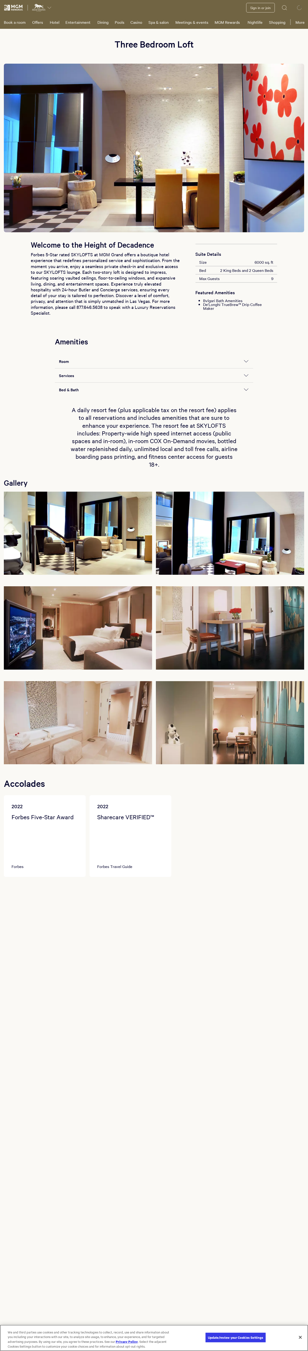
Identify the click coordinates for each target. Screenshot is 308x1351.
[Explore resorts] (49, 7)
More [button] (300, 22)
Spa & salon (158, 22)
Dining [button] (103, 22)
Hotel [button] (54, 22)
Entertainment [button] (77, 22)
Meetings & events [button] (191, 22)
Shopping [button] (277, 22)
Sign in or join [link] (260, 7)
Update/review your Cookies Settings (235, 1337)
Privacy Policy (127, 1341)
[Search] (285, 8)
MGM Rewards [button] (227, 22)
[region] (154, 1338)
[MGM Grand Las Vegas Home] (39, 7)
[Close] (300, 1337)
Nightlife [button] (255, 22)
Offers (37, 22)
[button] (78, 533)
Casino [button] (136, 22)
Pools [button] (119, 22)
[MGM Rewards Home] (14, 8)
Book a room (15, 22)
